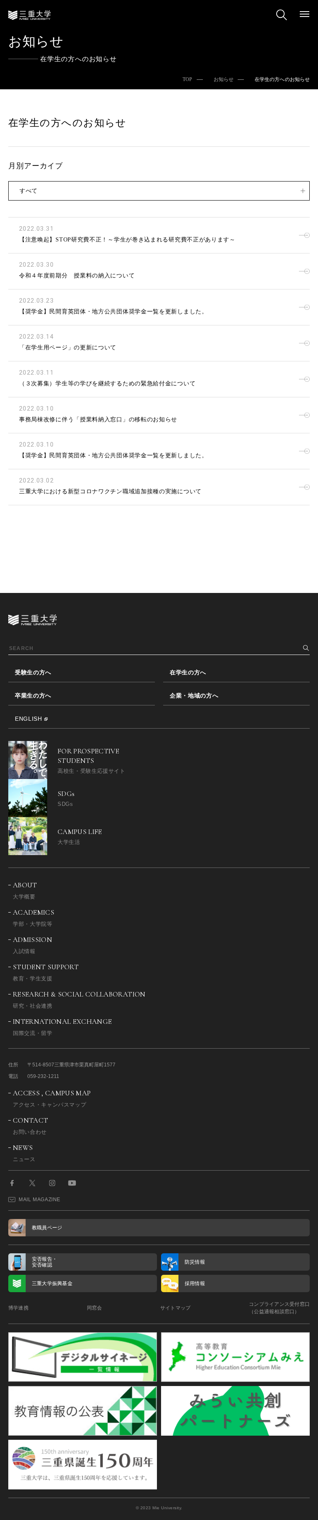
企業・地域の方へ (194, 695)
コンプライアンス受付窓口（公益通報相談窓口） (279, 1307)
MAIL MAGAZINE (39, 1199)
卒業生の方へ (33, 695)
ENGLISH (28, 718)
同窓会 (94, 1308)
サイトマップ (175, 1308)
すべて (28, 190)
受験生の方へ (33, 672)
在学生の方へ (188, 672)
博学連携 (18, 1308)
